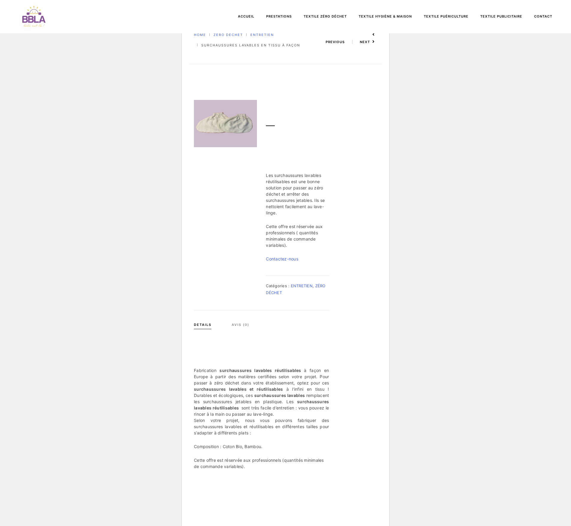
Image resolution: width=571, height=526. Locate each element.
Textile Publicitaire (501, 16)
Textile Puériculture (446, 16)
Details (202, 325)
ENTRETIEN (262, 35)
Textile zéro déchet (325, 16)
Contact (543, 16)
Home (200, 35)
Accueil (246, 16)
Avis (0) (240, 325)
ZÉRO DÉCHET (228, 35)
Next (365, 42)
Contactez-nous (282, 258)
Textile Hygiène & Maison (385, 16)
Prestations (279, 16)
